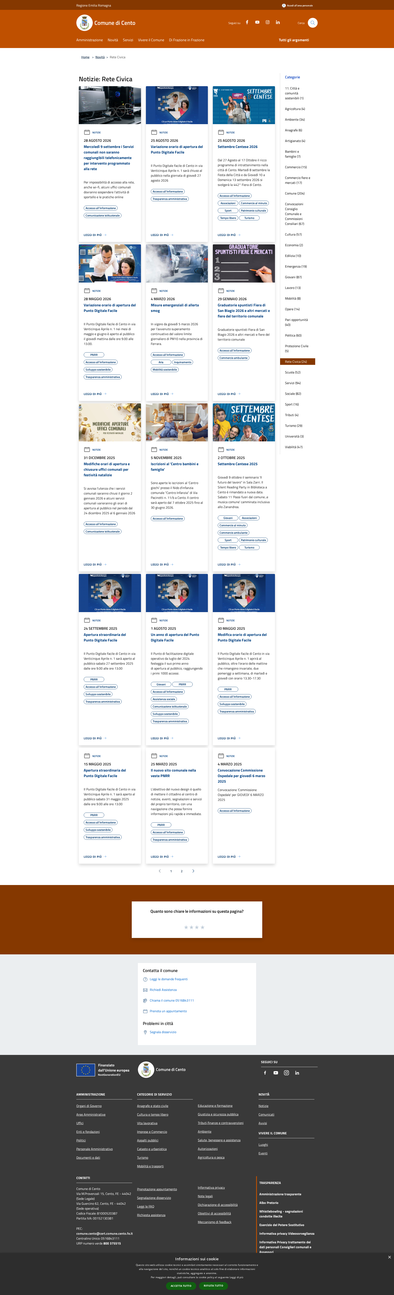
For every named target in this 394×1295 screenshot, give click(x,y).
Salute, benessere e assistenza (219, 1140)
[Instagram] (266, 21)
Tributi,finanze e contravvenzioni (221, 1122)
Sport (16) (292, 404)
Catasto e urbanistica (152, 1148)
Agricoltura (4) (295, 108)
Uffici (80, 1123)
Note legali (205, 1196)
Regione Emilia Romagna (93, 5)
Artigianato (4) (295, 140)
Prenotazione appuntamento (157, 1189)
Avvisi (263, 1123)
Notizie (96, 132)
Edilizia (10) (293, 255)
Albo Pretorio (268, 1202)
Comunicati (266, 1114)
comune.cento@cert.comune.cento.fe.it (104, 1233)
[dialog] (197, 1274)
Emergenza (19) (296, 266)
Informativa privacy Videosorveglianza (286, 1233)
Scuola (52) (292, 372)
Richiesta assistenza (151, 1215)
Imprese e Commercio (152, 1131)
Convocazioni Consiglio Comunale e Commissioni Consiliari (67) (294, 214)
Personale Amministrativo (94, 1148)
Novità (100, 57)
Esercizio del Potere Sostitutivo (281, 1224)
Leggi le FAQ (145, 1206)
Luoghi (263, 1144)
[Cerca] (313, 23)
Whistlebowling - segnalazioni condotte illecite (281, 1214)
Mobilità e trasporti (150, 1166)
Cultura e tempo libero (152, 1114)
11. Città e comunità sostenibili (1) (294, 93)
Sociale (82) (293, 393)
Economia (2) (294, 245)
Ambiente (204, 1131)
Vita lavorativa (147, 1123)
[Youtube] (256, 21)
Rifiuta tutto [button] (213, 1285)
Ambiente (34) (295, 119)
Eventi (263, 1153)
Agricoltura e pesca (211, 1157)
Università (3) (294, 436)
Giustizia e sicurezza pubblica (218, 1114)
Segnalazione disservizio (154, 1197)
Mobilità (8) (293, 298)
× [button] (389, 1257)
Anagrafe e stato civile (152, 1105)
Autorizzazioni (208, 1148)
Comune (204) (295, 193)
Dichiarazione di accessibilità (218, 1204)
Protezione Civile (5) (296, 348)
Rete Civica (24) (296, 361)
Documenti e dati (88, 1157)
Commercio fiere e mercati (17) (297, 180)
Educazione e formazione (215, 1105)
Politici (81, 1140)
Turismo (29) (293, 425)
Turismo (142, 1157)
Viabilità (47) (293, 446)
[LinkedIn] (276, 21)
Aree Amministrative (90, 1114)
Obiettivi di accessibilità (214, 1213)
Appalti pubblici (147, 1140)
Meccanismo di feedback (214, 1221)
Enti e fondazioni (88, 1131)
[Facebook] (245, 21)
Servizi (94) (293, 382)
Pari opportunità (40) (296, 322)
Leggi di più (236, 1277)
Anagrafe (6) (293, 130)
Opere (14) (292, 309)
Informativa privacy (211, 1187)
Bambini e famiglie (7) (292, 154)
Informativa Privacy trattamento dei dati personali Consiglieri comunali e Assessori (285, 1247)
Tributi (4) (291, 414)
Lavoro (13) (293, 287)
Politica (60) (293, 335)
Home (85, 57)
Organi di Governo (89, 1105)
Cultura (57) (293, 234)
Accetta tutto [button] (181, 1286)
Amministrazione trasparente (280, 1194)
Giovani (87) (293, 277)
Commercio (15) (296, 167)
